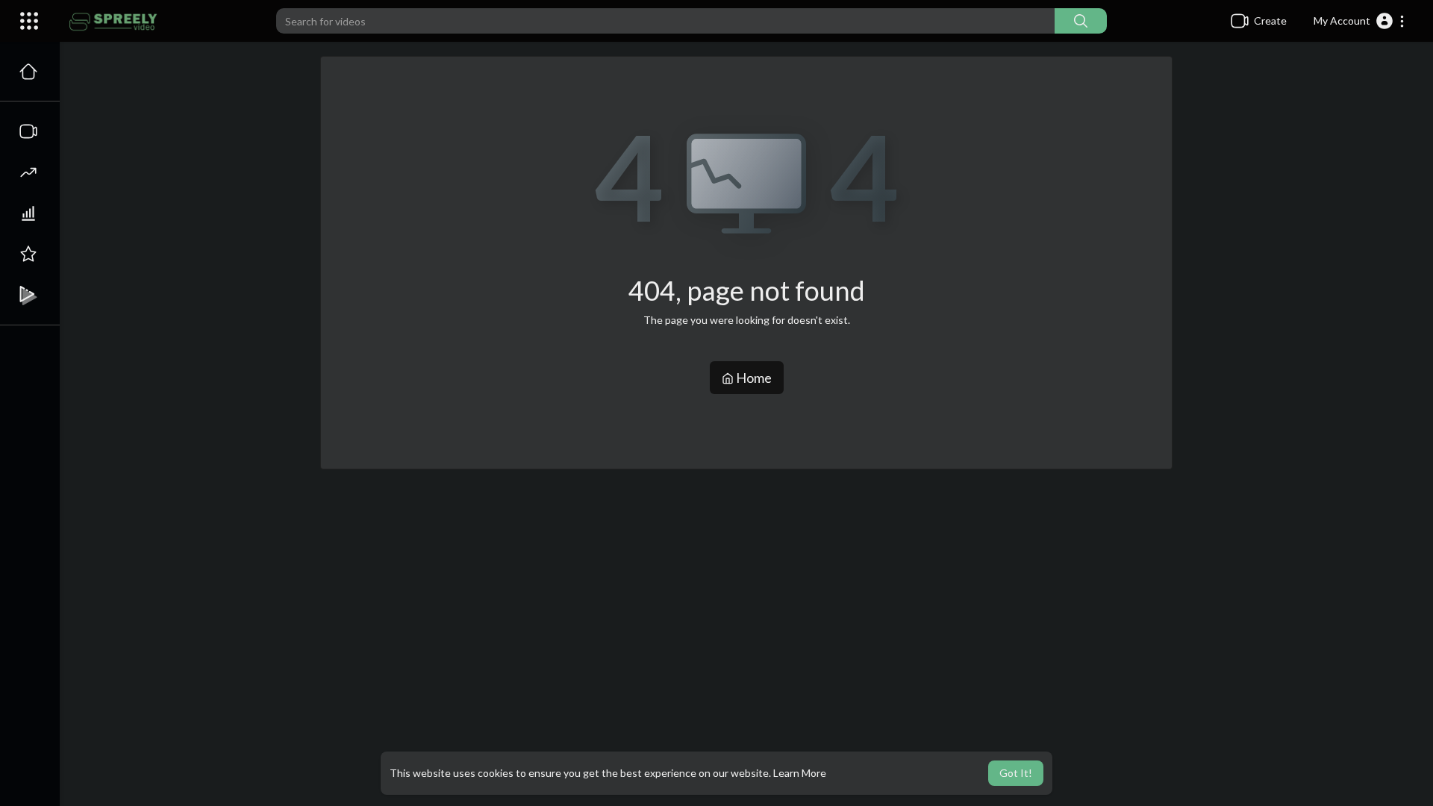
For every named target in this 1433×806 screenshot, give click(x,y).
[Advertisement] (746, 517)
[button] (1359, 21)
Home (753, 377)
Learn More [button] (799, 772)
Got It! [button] (1015, 772)
